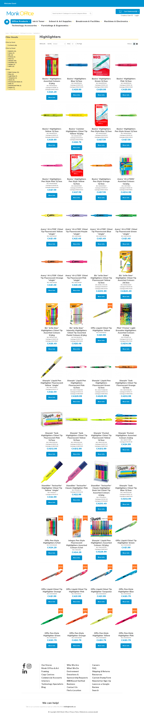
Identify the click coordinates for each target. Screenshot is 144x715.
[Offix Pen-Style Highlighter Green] (51, 619)
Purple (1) (11, 87)
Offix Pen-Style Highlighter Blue (126, 590)
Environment (73, 671)
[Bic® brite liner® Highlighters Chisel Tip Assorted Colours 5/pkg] (51, 314)
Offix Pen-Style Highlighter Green (51, 634)
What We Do (73, 668)
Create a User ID (127, 15)
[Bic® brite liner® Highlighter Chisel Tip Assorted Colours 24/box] (126, 262)
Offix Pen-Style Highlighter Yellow (101, 634)
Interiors (45, 681)
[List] (136, 43)
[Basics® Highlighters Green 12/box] (101, 65)
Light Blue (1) (12, 76)
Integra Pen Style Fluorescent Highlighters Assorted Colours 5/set (76, 544)
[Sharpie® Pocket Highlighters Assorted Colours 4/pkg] (126, 419)
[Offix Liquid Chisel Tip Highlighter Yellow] (101, 314)
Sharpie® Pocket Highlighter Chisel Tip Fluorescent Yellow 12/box (101, 436)
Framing (45, 671)
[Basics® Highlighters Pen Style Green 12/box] (126, 115)
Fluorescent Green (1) (15, 82)
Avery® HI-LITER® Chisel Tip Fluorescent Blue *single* (101, 231)
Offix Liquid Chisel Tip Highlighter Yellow (101, 329)
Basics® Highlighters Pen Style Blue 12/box (101, 130)
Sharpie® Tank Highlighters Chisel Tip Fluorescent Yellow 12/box (76, 436)
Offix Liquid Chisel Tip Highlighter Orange (51, 590)
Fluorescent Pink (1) (14, 85)
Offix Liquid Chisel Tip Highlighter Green (126, 541)
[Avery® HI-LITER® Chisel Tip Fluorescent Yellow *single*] (51, 215)
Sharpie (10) (12, 60)
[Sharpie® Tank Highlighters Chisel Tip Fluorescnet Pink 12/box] (51, 419)
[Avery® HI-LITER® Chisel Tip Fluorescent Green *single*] (126, 215)
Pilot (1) (11, 59)
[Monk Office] (20, 13)
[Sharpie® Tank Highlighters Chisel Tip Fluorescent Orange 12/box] (126, 367)
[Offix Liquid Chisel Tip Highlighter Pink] (76, 575)
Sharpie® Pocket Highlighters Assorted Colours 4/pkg (126, 435)
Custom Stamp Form (101, 678)
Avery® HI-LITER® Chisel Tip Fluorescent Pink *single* (76, 277)
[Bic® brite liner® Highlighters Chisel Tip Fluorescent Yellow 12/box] (101, 262)
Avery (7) (11, 53)
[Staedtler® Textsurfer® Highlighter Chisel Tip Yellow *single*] (51, 472)
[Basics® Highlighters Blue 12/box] (76, 65)
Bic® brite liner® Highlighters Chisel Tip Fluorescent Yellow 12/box (101, 279)
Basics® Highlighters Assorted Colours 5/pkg (51, 81)
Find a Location (74, 690)
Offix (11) (11, 66)
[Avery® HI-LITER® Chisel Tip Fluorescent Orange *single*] (51, 262)
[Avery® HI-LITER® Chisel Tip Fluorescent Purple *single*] (76, 215)
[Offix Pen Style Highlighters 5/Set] (51, 527)
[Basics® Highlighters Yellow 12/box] (51, 115)
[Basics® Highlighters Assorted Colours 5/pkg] (51, 65)
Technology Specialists (52, 684)
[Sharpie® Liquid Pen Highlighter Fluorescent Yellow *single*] (51, 367)
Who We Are (73, 665)
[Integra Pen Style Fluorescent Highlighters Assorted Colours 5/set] (76, 527)
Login (137, 15)
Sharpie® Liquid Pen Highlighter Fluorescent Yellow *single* (52, 382)
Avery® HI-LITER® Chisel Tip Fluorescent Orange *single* (52, 277)
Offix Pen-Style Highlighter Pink (126, 634)
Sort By (50, 43)
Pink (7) (10, 83)
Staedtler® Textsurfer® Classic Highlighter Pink (76, 486)
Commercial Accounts (51, 678)
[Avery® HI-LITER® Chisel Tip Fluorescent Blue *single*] (101, 215)
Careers (96, 665)
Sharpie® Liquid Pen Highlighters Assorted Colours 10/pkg (101, 542)
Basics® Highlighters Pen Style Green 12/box (126, 130)
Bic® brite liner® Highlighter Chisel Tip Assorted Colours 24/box (126, 279)
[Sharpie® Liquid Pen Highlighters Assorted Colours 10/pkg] (101, 527)
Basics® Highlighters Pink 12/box (126, 80)
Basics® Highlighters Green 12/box (101, 80)
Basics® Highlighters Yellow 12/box (51, 130)
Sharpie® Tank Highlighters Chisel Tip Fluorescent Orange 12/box (126, 384)
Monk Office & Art (50, 668)
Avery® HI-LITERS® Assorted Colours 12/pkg (126, 181)
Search (95, 690)
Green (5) (11, 80)
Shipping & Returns (101, 671)
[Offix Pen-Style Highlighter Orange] (76, 619)
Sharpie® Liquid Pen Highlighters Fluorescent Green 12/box (101, 384)
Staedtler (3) (12, 62)
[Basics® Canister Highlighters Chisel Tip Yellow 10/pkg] (76, 115)
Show (68, 43)
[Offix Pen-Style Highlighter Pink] (126, 619)
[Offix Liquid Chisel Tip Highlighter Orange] (51, 575)
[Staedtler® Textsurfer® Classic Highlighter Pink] (76, 472)
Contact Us (72, 687)
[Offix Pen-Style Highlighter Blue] (126, 575)
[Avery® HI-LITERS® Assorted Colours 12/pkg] (126, 165)
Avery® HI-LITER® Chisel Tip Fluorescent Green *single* (126, 231)
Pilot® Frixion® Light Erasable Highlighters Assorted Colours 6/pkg (126, 331)
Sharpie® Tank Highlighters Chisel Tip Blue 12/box (126, 487)
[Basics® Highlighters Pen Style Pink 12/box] (51, 165)
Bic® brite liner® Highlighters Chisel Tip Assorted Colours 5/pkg (52, 331)
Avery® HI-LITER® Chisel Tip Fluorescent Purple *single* (76, 231)
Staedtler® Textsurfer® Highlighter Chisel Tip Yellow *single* (52, 487)
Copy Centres (47, 674)
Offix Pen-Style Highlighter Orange (76, 634)
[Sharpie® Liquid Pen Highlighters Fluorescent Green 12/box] (101, 367)
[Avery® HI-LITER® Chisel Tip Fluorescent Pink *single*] (76, 262)
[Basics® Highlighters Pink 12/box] (126, 65)
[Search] (90, 13)
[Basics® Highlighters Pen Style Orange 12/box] (101, 165)
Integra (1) (11, 64)
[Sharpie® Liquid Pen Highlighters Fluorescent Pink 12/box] (76, 367)
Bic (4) (10, 55)
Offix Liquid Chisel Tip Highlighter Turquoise (101, 590)
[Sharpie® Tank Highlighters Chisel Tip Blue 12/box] (126, 472)
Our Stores (46, 665)
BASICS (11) (12, 51)
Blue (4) (11, 74)
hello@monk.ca (70, 707)
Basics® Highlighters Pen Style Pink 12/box (51, 180)
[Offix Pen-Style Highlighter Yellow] (101, 619)
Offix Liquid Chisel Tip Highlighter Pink (76, 590)
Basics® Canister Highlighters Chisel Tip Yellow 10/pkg (76, 131)
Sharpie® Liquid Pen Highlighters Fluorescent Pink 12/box (76, 384)
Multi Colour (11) (13, 72)
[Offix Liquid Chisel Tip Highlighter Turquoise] (101, 575)
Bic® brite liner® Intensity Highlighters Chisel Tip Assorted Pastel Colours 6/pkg (76, 331)
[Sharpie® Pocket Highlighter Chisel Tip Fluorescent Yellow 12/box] (101, 419)
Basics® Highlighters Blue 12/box (76, 80)
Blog (43, 687)
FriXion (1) (11, 57)
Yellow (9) (11, 89)
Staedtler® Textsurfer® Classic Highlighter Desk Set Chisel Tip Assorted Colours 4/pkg (101, 490)
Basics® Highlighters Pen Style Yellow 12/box (76, 181)
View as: (129, 43)
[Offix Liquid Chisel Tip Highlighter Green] (126, 527)
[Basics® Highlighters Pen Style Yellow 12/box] (76, 165)
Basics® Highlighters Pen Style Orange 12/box (101, 181)
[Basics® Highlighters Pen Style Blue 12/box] (101, 115)
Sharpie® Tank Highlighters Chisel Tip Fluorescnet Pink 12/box (52, 436)
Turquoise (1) (12, 78)
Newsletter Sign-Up (101, 681)
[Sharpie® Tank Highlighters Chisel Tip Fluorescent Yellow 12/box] (76, 419)
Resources (97, 674)
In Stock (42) (12, 45)
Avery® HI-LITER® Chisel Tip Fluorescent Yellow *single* (52, 231)
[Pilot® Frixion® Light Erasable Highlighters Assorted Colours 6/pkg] (126, 314)
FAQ (94, 668)
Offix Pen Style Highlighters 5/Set (52, 541)
